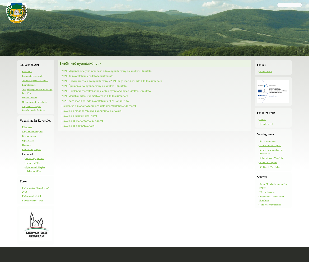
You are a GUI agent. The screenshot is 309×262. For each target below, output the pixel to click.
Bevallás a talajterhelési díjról (79, 116)
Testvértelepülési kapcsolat (35, 80)
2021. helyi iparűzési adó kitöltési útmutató (136, 81)
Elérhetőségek (29, 85)
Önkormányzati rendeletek (34, 102)
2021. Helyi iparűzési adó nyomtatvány (84, 81)
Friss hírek (27, 71)
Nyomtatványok (29, 97)
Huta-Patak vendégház (270, 145)
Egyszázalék (28, 140)
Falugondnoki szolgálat (33, 76)
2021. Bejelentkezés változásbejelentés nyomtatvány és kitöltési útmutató (106, 91)
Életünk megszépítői (31, 149)
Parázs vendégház (268, 162)
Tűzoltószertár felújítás (270, 205)
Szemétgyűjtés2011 (34, 158)
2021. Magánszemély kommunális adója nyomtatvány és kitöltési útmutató (106, 71)
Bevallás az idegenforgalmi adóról (82, 121)
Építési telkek (265, 71)
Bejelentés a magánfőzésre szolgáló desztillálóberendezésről (98, 106)
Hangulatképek (266, 124)
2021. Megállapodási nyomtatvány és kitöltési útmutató (94, 96)
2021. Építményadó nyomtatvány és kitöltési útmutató (94, 86)
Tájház (262, 119)
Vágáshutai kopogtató (32, 131)
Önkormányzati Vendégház (272, 158)
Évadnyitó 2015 (32, 163)
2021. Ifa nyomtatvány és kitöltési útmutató (87, 76)
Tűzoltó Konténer (267, 192)
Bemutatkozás (29, 136)
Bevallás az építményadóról (78, 126)
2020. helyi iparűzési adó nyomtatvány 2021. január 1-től (95, 101)
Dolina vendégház (267, 141)
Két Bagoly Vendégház (270, 167)
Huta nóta (26, 145)
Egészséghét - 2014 (31, 196)
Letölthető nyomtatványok (80, 63)
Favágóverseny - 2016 (32, 201)
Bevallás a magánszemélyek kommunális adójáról (91, 111)
